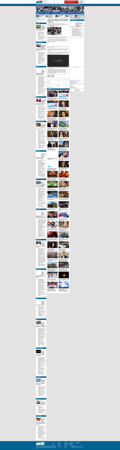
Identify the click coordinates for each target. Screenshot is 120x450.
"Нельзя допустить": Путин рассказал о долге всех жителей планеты (41, 55)
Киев (48, 5)
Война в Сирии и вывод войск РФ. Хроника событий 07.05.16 (41, 144)
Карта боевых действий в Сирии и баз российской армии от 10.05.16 (41, 32)
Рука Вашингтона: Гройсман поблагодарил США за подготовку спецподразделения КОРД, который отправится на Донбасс (41, 146)
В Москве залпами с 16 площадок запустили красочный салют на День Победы (52, 240)
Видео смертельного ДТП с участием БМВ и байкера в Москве (41, 114)
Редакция (71, 444)
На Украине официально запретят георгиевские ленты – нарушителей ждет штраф (41, 169)
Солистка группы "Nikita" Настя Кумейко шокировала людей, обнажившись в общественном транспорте (41, 257)
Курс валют (71, 5)
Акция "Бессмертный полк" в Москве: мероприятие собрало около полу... (63, 12)
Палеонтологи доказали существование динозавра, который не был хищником (41, 359)
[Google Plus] (53, 26)
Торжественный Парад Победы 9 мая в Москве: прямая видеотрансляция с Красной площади (41, 53)
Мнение (56, 5)
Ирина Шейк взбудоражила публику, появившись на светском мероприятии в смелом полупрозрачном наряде (41, 254)
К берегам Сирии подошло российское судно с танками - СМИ (42, 137)
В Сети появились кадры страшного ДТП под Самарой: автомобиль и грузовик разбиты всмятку (41, 252)
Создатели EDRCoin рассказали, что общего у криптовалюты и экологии (41, 431)
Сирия (59, 5)
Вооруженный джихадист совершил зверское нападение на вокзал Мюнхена (41, 198)
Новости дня (81, 5)
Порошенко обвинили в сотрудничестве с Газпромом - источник (42, 160)
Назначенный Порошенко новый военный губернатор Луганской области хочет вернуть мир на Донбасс (41, 175)
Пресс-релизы (65, 5)
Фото (68, 5)
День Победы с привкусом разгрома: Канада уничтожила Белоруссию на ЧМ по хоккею (51, 290)
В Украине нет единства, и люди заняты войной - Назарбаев (41, 63)
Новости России (60, 74)
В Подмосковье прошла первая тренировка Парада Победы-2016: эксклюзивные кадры (42, 334)
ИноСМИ (53, 5)
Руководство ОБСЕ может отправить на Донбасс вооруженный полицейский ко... (71, 16)
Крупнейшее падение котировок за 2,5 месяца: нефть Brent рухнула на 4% (41, 285)
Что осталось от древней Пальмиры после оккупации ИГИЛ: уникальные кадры (41, 336)
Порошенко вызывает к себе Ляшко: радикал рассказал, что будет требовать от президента (42, 171)
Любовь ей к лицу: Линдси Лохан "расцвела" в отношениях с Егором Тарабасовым (41, 224)
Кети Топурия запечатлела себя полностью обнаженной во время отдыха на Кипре (42, 259)
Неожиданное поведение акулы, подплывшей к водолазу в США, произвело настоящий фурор (42, 191)
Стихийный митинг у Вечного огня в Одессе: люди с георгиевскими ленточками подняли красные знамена (42, 329)
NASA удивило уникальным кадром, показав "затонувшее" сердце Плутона (41, 366)
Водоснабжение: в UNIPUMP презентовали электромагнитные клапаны (41, 438)
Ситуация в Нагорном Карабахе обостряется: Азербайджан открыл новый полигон (42, 139)
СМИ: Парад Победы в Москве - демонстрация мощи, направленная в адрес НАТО (64, 240)
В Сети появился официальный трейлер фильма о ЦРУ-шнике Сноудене (41, 395)
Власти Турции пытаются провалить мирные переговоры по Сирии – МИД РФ (42, 200)
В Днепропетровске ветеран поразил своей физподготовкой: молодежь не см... (81, 16)
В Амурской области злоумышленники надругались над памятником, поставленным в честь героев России (41, 88)
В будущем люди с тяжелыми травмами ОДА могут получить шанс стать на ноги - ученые (42, 362)
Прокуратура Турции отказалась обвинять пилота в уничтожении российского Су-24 (42, 189)
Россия (41, 4)
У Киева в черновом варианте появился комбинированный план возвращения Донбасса (52, 270)
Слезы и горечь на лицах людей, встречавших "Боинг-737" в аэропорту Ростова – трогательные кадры (41, 344)
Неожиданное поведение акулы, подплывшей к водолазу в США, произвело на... (51, 16)
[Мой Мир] (53, 75)
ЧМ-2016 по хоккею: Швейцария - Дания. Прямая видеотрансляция (63, 98)
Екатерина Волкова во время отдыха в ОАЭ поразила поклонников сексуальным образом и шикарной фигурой (42, 262)
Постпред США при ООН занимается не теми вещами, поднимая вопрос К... (40, 12)
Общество (63, 74)
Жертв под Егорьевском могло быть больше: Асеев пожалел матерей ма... (71, 12)
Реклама (77, 443)
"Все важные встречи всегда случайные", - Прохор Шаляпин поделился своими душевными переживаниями (42, 220)
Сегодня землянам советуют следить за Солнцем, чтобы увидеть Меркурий (42, 358)
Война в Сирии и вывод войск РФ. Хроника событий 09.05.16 (41, 134)
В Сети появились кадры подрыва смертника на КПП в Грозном (71, 1)
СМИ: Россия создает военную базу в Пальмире (41, 135)
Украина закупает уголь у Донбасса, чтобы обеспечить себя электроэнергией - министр (42, 289)
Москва (42, 5)
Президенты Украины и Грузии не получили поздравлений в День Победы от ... (42, 16)
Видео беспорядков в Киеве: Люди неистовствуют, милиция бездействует (42, 116)
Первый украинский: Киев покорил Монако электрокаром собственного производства (42, 412)
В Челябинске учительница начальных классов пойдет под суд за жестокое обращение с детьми (41, 77)
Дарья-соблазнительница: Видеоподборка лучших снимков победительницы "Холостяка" (41, 112)
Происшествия (65, 4)
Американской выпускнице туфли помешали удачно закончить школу (41, 118)
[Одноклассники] (52, 26)
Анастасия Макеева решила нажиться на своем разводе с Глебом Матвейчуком (42, 222)
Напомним (48, 67)
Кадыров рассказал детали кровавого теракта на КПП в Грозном (61, 16)
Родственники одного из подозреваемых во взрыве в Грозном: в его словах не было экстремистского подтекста (42, 91)
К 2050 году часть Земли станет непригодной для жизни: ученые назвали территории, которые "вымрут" (41, 369)
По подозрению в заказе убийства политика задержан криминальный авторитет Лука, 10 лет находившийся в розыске (41, 85)
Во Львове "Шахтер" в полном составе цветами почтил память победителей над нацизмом (42, 331)
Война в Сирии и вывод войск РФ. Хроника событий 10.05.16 (41, 34)
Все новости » (43, 40)
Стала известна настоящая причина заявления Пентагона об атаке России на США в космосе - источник (77, 33)
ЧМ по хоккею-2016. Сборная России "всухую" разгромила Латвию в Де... (56, 12)
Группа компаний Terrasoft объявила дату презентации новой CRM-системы (42, 433)
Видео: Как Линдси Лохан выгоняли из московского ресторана (41, 106)
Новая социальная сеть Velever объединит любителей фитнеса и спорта (41, 435)
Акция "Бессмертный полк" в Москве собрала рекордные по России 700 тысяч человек (52, 260)
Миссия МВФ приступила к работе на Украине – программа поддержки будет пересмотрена (41, 280)
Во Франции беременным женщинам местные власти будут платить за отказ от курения (41, 364)
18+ (79, 4)
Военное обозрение (58, 4)
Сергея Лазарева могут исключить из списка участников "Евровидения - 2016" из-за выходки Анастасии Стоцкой (52, 99)
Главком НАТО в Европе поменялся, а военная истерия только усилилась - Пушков (41, 61)
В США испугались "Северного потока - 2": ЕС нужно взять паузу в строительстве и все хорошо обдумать (42, 292)
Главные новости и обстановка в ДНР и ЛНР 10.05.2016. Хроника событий (42, 36)
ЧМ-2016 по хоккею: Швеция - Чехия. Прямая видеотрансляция (52, 279)
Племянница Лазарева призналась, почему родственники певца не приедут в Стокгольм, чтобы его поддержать (63, 260)
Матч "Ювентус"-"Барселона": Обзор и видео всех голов (42, 108)
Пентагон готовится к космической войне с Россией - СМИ (48, 12)
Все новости (38, 5)
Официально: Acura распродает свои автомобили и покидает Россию (41, 408)
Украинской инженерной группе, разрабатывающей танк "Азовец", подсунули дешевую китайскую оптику (41, 142)
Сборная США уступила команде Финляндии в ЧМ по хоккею (41, 313)
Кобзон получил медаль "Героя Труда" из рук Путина (41, 393)
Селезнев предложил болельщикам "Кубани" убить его (42, 309)
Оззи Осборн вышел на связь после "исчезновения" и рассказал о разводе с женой (41, 231)
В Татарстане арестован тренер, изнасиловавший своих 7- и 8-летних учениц (41, 82)
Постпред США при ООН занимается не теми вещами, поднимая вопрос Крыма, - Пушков (64, 159)
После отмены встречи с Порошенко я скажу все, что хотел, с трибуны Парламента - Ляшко (41, 166)
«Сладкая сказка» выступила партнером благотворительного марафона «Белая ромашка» (42, 429)
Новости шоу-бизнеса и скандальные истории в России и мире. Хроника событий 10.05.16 (41, 233)
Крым (50, 5)
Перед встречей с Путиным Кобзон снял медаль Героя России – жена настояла (41, 391)
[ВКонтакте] (50, 26)
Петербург (44, 5)
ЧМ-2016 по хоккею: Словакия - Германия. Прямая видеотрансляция (42, 307)
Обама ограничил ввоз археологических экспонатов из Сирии (41, 206)
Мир (48, 4)
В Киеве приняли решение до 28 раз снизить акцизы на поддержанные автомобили (42, 410)
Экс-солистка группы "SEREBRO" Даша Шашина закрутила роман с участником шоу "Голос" (63, 230)
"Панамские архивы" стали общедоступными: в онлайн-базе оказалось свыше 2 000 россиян (76, 31)
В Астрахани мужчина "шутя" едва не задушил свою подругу (41, 93)
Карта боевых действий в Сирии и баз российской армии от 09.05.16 (41, 132)
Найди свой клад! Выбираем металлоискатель (42, 426)
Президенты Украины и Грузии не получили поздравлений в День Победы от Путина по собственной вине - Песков (41, 80)
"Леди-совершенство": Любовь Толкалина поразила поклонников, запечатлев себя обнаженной (42, 249)
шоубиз (70, 4)
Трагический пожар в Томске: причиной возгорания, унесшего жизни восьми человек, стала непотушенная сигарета (63, 179)
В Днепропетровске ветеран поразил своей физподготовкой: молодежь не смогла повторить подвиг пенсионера (63, 270)
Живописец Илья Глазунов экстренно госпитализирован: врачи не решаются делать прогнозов (42, 387)
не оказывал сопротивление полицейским (58, 52)
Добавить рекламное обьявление (75, 80)
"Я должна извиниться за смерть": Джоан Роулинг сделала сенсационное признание (41, 389)
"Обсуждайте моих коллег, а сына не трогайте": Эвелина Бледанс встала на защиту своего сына (42, 236)
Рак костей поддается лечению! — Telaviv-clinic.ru (41, 427)
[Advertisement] (64, 31)
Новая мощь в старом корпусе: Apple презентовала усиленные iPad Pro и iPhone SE (41, 341)
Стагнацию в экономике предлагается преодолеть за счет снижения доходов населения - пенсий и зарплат (41, 282)
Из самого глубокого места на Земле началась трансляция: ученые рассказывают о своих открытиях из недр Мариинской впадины (41, 372)
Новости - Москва (50, 74)
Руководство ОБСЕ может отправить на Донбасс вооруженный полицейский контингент (62, 250)
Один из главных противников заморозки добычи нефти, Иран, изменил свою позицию (41, 287)
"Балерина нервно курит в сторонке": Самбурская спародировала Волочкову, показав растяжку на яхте (52, 250)
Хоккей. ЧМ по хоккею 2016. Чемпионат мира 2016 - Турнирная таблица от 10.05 (41, 311)
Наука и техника (75, 4)
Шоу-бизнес (52, 97)
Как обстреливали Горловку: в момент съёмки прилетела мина (42, 110)
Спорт (63, 97)
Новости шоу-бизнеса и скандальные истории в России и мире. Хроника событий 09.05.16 (41, 38)
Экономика (52, 4)
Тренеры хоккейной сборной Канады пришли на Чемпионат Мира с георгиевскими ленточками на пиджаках (42, 315)
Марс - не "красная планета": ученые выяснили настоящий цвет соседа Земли (64, 280)
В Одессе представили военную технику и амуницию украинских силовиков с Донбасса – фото (41, 338)
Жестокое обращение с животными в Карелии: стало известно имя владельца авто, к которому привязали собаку (42, 265)
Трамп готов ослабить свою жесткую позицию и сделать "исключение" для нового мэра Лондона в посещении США (42, 203)
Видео (61, 5)
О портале (71, 443)
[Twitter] (51, 26)
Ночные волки (66, 74)
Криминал (53, 74)
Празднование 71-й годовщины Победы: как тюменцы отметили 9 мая (79, 12)
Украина (45, 4)
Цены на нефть (76, 5)
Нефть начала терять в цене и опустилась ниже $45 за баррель (42, 295)
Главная (37, 4)
